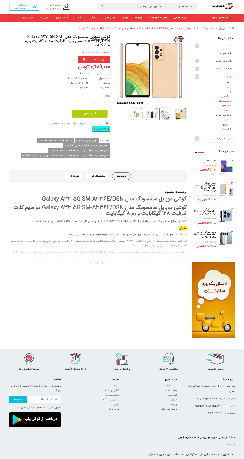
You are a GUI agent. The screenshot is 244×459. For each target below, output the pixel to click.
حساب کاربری (54, 5)
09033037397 (214, 413)
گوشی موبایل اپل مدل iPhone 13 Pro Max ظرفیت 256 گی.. (205, 211)
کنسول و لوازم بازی (223, 139)
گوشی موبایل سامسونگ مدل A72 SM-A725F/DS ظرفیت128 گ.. (206, 187)
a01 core (211, 161)
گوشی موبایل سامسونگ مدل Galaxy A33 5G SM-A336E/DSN (79, 150)
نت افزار (153, 454)
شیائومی (225, 106)
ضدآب (226, 110)
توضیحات (121, 176)
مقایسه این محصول (61, 124)
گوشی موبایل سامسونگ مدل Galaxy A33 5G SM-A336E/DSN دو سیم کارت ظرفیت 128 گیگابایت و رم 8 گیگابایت (138, 28)
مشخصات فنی (98, 176)
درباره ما (115, 386)
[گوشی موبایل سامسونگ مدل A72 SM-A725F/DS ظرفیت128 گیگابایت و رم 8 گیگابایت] (226, 189)
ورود (59, 9)
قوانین (116, 404)
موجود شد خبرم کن (97, 60)
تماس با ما (114, 409)
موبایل (222, 28)
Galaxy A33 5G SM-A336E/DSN (55, 140)
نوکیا (227, 120)
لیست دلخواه (171, 390)
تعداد (107, 96)
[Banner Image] (213, 300)
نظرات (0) (74, 176)
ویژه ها (174, 404)
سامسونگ (208, 28)
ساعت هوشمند (225, 53)
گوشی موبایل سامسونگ (86, 140)
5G (227, 82)
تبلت (230, 46)
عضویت (50, 9)
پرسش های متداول (168, 409)
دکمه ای (225, 96)
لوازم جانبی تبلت (224, 61)
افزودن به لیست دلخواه (91, 124)
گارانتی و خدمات (111, 390)
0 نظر (84, 53)
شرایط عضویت (112, 395)
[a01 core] (226, 167)
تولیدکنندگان (171, 386)
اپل (227, 92)
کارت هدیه (172, 395)
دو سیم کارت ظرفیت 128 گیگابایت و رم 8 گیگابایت (86, 145)
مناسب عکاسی (222, 115)
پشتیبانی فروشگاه (111, 400)
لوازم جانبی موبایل (224, 69)
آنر (228, 87)
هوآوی (225, 124)
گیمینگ (225, 129)
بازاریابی (173, 400)
